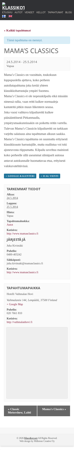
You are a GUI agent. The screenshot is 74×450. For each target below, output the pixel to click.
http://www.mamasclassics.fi (22, 233)
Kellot (41, 12)
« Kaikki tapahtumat (17, 30)
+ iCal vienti (49, 176)
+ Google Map (15, 304)
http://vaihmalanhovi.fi (19, 322)
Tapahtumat (55, 12)
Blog (68, 12)
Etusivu (7, 12)
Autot (18, 12)
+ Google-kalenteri (20, 176)
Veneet (29, 12)
